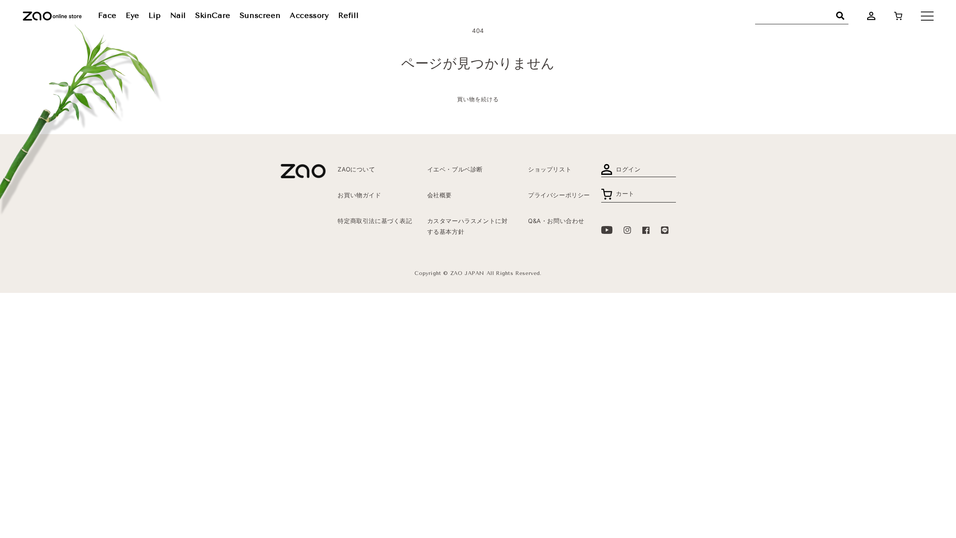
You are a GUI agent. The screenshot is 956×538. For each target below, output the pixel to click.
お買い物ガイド (359, 195)
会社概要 (439, 195)
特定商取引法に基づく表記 (375, 221)
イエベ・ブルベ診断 (455, 169)
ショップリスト (549, 169)
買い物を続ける (478, 99)
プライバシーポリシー (559, 195)
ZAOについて (356, 169)
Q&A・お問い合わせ (556, 221)
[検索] (840, 15)
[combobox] (801, 15)
